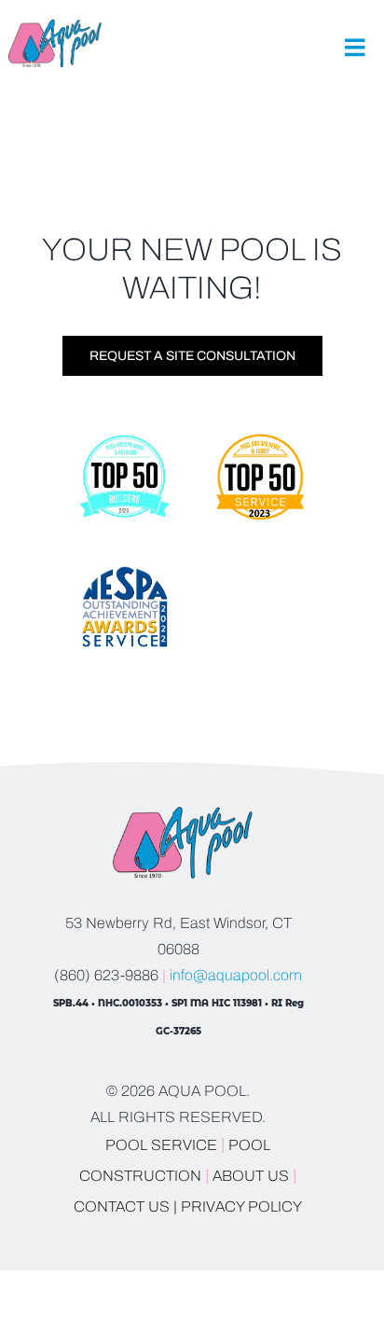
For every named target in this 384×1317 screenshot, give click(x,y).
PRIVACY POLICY (241, 1206)
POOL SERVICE (161, 1145)
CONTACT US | (125, 1206)
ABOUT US (253, 1176)
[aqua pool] (55, 27)
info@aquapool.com (236, 975)
